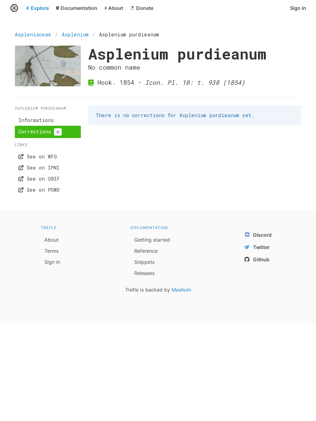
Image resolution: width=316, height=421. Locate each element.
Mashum (181, 290)
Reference (146, 251)
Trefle (48, 227)
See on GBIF (41, 178)
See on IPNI (41, 167)
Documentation (149, 227)
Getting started (152, 240)
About (51, 240)
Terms (51, 251)
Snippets (144, 262)
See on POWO (41, 189)
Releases (144, 273)
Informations (36, 120)
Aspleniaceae (33, 34)
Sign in (298, 8)
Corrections (39, 131)
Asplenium (75, 34)
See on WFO (40, 156)
